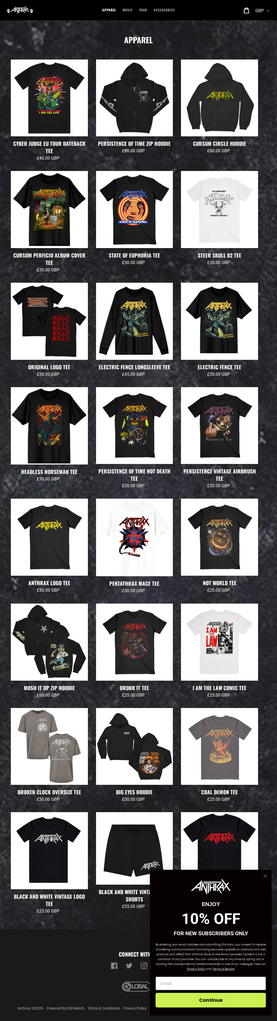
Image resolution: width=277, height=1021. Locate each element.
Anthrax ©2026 (30, 1008)
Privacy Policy (135, 1008)
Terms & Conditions (104, 1008)
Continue (211, 1000)
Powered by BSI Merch (65, 1008)
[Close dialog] (265, 876)
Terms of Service (223, 969)
